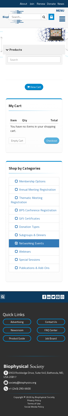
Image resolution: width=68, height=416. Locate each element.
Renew (41, 4)
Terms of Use (34, 403)
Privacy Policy (34, 400)
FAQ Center (51, 330)
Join (32, 4)
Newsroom (17, 330)
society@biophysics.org (22, 382)
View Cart (35, 87)
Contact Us (51, 322)
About (23, 4)
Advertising (17, 322)
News (61, 4)
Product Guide (17, 338)
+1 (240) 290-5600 (20, 388)
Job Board (51, 338)
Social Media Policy (34, 406)
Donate (51, 4)
